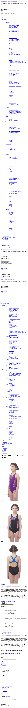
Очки (10, 169)
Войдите (11, 653)
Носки (10, 91)
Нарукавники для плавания (15, 86)
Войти (2, 17)
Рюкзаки (11, 95)
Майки (10, 48)
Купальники (8, 124)
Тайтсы (10, 228)
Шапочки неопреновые (14, 161)
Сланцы (10, 119)
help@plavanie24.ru (7, 672)
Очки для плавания (13, 110)
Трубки (10, 204)
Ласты (10, 184)
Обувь (7, 116)
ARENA (5, 453)
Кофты (10, 36)
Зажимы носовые (13, 74)
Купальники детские (13, 41)
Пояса (10, 150)
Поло (10, 220)
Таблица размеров (6, 687)
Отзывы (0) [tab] (5, 633)
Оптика (7, 107)
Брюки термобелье (13, 27)
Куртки (10, 43)
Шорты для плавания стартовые (16, 61)
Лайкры (10, 222)
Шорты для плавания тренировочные (17, 62)
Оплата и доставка (7, 443)
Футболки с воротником (14, 54)
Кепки (10, 81)
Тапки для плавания (13, 120)
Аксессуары (11, 166)
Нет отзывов (3, 584)
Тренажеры (11, 202)
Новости (5, 442)
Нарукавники (12, 84)
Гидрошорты (12, 137)
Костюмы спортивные (14, 31)
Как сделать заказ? (5, 247)
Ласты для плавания (13, 82)
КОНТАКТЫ (6, 239)
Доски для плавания (13, 71)
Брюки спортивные (13, 26)
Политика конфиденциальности (9, 689)
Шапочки (11, 171)
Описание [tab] (5, 630)
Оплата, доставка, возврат (8, 686)
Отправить (3, 704)
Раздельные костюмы (14, 158)
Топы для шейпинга (13, 52)
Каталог (5, 448)
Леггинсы (11, 28)
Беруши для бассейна (14, 178)
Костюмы (11, 212)
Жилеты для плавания (14, 73)
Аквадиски (11, 148)
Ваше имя (3, 696)
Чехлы (10, 205)
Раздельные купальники (14, 131)
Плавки (10, 49)
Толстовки (11, 221)
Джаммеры (11, 139)
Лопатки (11, 189)
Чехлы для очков (12, 113)
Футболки (11, 53)
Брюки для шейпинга (14, 25)
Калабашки (11, 75)
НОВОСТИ (6, 236)
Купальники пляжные (14, 39)
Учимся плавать (12, 172)
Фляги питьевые (12, 103)
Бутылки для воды (13, 179)
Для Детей (8, 397)
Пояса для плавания (13, 93)
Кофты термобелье (13, 38)
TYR (5, 121)
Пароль (2, 661)
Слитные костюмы (13, 159)
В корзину (3, 606)
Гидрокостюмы (12, 127)
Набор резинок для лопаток (15, 191)
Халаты (10, 60)
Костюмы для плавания (14, 30)
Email (2, 660)
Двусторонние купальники (15, 128)
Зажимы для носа (13, 182)
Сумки (10, 96)
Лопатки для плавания (14, 83)
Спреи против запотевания (15, 112)
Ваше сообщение (4, 702)
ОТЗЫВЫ (5, 238)
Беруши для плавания (14, 70)
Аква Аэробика (8, 144)
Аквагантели (12, 146)
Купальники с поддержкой (15, 129)
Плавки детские (12, 50)
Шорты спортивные (13, 63)
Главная (5, 446)
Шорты (10, 141)
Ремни (10, 151)
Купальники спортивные (14, 40)
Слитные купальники (14, 132)
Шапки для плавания (13, 104)
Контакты (5, 444)
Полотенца (11, 92)
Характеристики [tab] (7, 632)
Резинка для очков (13, 193)
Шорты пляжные (13, 65)
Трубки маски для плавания (15, 101)
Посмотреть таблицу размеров (8, 601)
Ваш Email (3, 698)
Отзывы (5, 440)
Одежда (7, 22)
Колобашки (11, 183)
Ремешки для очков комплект (15, 111)
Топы (10, 230)
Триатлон (7, 154)
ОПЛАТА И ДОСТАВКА (9, 237)
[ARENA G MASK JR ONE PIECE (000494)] (14, 500)
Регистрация (4, 15)
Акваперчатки (12, 149)
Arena (5, 19)
